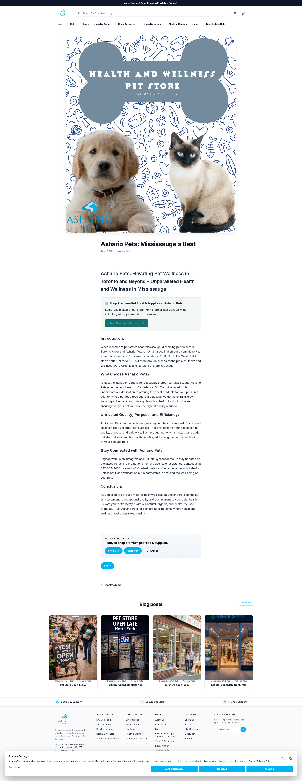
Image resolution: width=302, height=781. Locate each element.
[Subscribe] (243, 729)
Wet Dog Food (103, 724)
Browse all (153, 550)
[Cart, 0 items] (243, 13)
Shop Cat (133, 550)
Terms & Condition (164, 741)
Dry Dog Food (103, 720)
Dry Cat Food (132, 720)
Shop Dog (113, 550)
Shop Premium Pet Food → (127, 323)
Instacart (189, 724)
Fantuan (189, 738)
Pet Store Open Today (73, 684)
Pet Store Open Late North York (125, 684)
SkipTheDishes (192, 729)
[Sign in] (235, 13)
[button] (128, 24)
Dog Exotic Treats (105, 729)
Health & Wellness (105, 734)
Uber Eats (189, 720)
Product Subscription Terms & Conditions (165, 735)
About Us (159, 720)
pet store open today (177, 684)
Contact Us (160, 724)
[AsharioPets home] (63, 13)
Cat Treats (131, 729)
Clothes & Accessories (107, 738)
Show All (246, 602)
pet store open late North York (229, 684)
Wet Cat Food (133, 724)
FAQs (158, 729)
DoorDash (190, 734)
